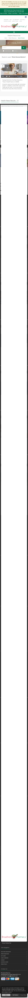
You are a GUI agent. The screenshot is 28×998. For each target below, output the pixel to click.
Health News (8, 51)
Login (20, 21)
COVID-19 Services (4, 957)
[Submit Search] (23, 47)
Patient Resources (13, 38)
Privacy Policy (4, 964)
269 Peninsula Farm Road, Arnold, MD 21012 (14, 10)
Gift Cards (3, 955)
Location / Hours (7, 21)
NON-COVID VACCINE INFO (6, 951)
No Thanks (15, 995)
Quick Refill (22, 19)
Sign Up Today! (15, 21)
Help (11, 19)
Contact (3, 959)
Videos (15, 51)
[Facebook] (26, 17)
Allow (6, 995)
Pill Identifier (16, 19)
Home (6, 38)
